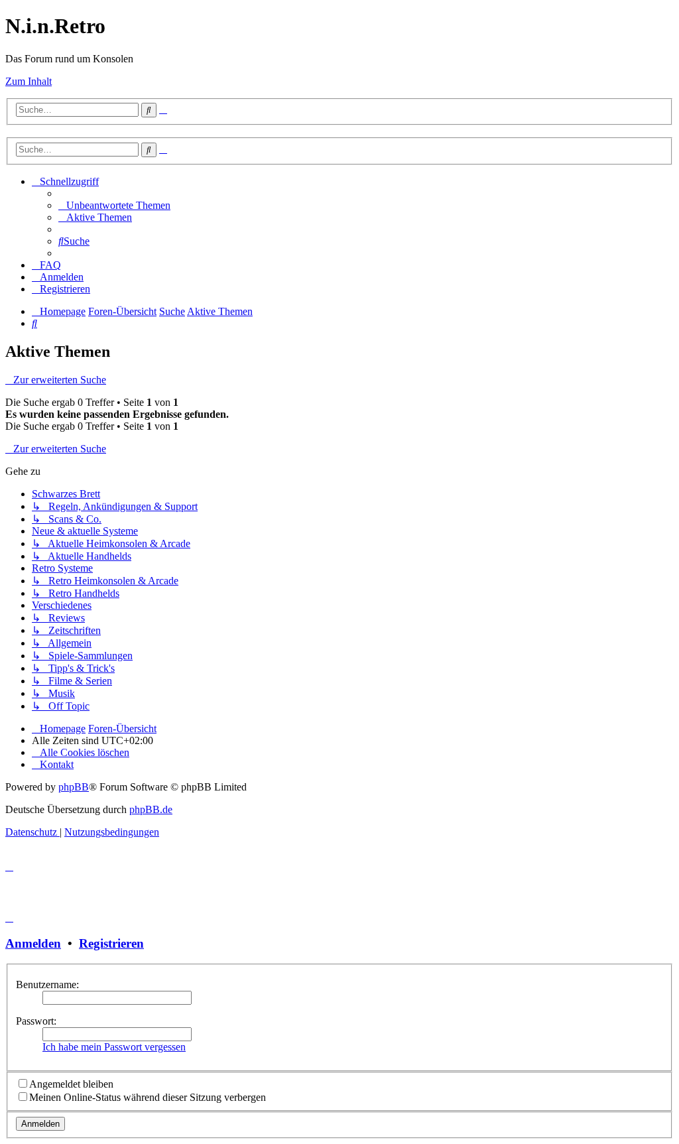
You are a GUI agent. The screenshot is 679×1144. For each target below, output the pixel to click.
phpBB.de (150, 809)
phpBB (73, 787)
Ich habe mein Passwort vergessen (114, 1046)
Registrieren (111, 943)
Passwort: (36, 1021)
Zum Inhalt (28, 81)
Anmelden (33, 943)
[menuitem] (114, 205)
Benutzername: (47, 984)
